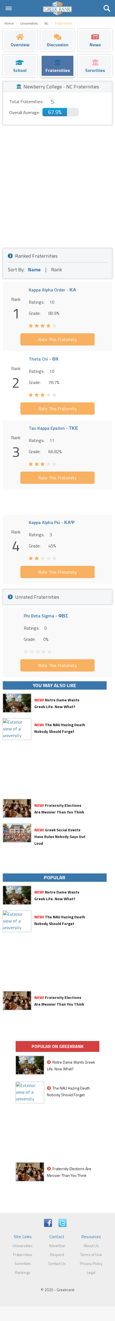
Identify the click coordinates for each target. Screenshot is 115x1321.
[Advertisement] (57, 185)
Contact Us (57, 1263)
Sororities (23, 1263)
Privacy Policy (91, 1263)
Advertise (57, 1245)
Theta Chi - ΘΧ (44, 359)
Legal (91, 1272)
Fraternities (22, 1254)
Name (34, 269)
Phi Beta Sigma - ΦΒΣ (46, 615)
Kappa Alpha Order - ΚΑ (52, 289)
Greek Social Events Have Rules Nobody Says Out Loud (59, 836)
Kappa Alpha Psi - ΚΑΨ (52, 522)
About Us (91, 1245)
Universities (23, 1245)
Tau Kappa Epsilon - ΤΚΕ (53, 428)
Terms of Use (91, 1254)
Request (57, 1254)
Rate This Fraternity (57, 339)
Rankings (22, 1272)
